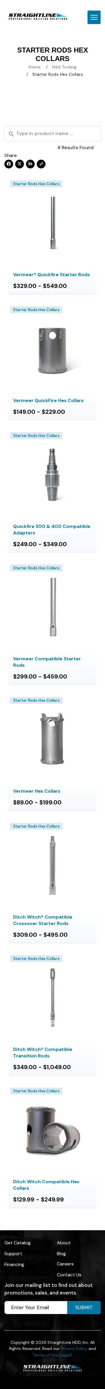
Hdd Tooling (64, 67)
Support (13, 1253)
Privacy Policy (74, 1348)
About (64, 1243)
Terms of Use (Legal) (53, 1355)
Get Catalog (17, 1243)
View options (52, 222)
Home (35, 67)
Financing (14, 1264)
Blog (61, 1253)
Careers (65, 1264)
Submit (84, 1307)
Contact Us (69, 1275)
